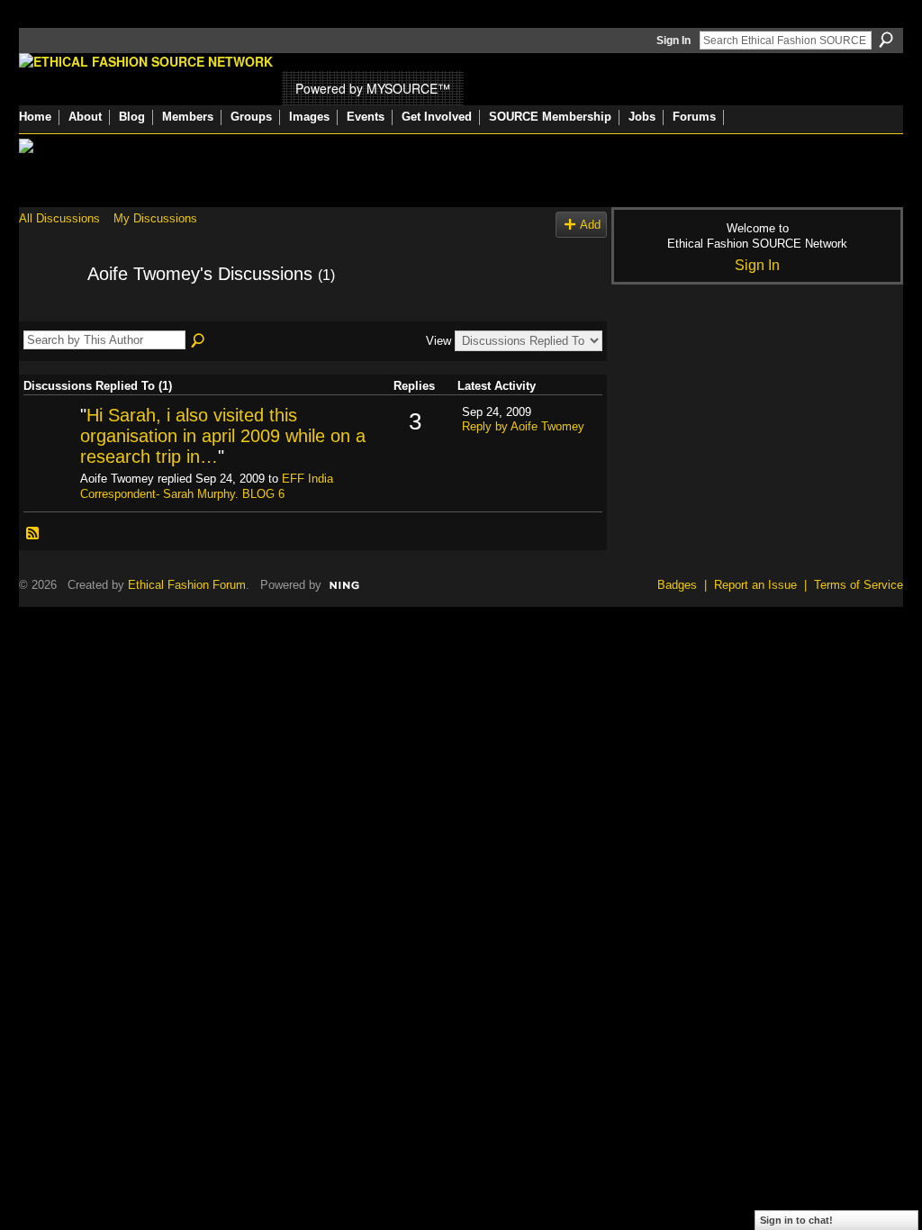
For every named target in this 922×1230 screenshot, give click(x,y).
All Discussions (59, 218)
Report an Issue (755, 585)
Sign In (673, 40)
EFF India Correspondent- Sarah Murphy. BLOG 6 (206, 486)
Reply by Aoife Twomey (523, 426)
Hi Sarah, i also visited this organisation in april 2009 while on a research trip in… (223, 436)
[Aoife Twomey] (48, 313)
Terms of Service (858, 585)
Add (590, 224)
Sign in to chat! (796, 1220)
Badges (677, 585)
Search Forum (199, 341)
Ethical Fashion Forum (187, 585)
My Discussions (155, 218)
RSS (33, 534)
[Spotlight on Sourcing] (49, 444)
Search (886, 40)
